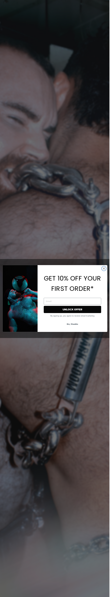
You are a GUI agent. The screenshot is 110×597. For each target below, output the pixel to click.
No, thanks (72, 323)
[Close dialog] (104, 268)
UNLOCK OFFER (72, 309)
